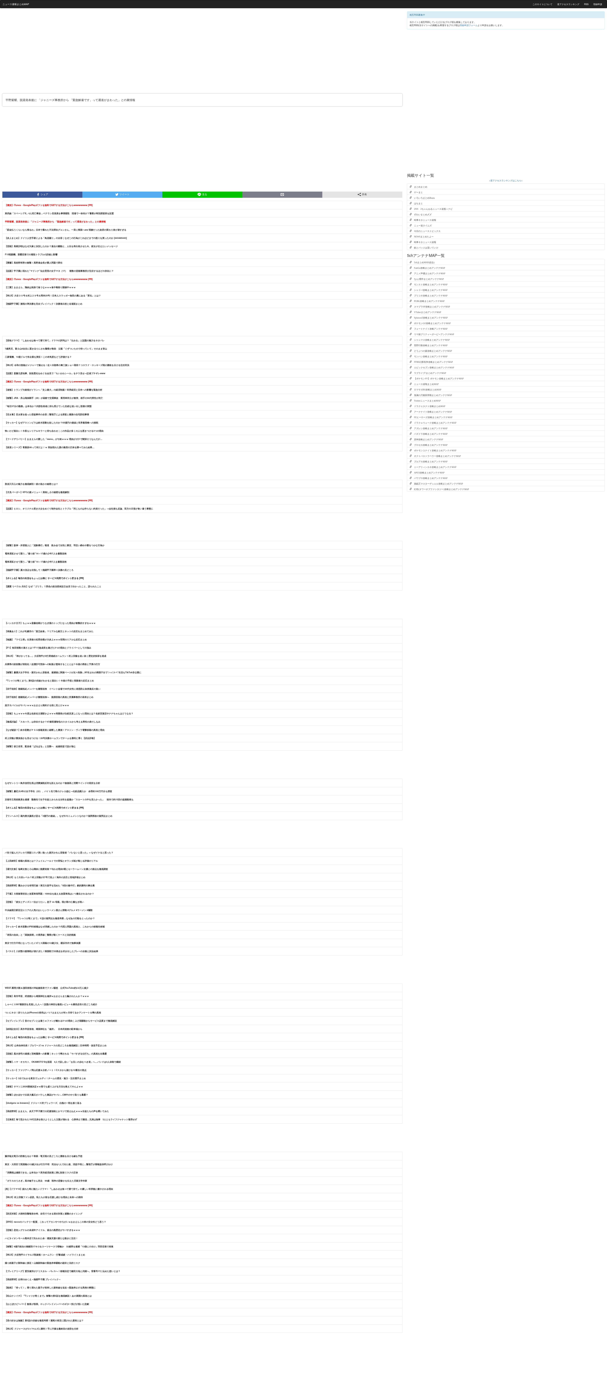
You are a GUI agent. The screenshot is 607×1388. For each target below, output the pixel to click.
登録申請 (597, 4)
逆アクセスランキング (568, 4)
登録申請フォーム (469, 25)
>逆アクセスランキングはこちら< (506, 180)
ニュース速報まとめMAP (16, 4)
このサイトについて (542, 4)
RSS (586, 4)
